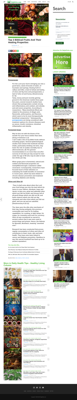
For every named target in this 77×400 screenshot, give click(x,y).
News (39, 1)
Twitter (51, 391)
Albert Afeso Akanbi (59, 246)
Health (44, 1)
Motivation (34, 1)
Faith (29, 1)
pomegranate (17, 120)
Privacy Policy (40, 391)
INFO (48, 1)
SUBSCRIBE (60, 43)
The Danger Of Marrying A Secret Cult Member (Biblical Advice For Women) (24, 252)
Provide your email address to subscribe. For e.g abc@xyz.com (63, 32)
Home (25, 1)
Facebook (47, 391)
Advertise (29, 391)
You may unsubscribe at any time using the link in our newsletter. (63, 39)
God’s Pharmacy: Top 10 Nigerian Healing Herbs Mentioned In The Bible (23, 249)
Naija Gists (15, 45)
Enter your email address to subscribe (62, 27)
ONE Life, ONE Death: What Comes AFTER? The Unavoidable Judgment (23, 254)
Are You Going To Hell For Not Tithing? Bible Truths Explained (21, 247)
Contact (34, 391)
